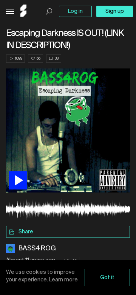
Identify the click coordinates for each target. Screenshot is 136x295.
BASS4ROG (37, 248)
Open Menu (10, 11)
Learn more (63, 280)
